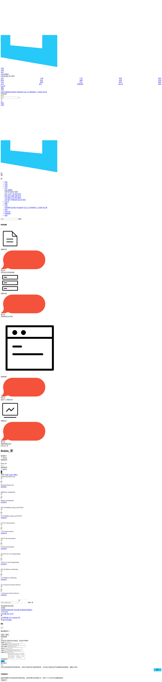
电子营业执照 (7, 620)
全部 (2, 74)
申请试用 (7, 213)
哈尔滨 (120, 84)
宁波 (2, 82)
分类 (6, 205)
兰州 (2, 84)
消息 (6, 209)
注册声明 (4, 610)
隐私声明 (10, 610)
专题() (7, 475)
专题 (2, 70)
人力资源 (39, 92)
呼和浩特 (80, 84)
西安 (41, 82)
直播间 (6, 74)
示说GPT (7, 211)
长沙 (81, 82)
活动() (11, 475)
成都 (81, 80)
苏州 (159, 80)
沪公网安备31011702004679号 (10, 617)
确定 (19, 219)
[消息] (1, 101)
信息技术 (13, 92)
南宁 (40, 84)
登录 (2, 103)
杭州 (2, 80)
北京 (2, 78)
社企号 (3, 86)
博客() (16, 475)
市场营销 (7, 92)
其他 (159, 84)
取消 (7, 634)
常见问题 (17, 610)
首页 (6, 182)
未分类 (44, 92)
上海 (41, 78)
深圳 (120, 78)
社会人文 (26, 92)
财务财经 (33, 92)
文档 (2, 68)
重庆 (159, 82)
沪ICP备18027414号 (7, 614)
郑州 (120, 82)
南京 (159, 78)
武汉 (41, 80)
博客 (2, 88)
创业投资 (20, 92)
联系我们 (29, 610)
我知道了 (4, 680)
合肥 (120, 80)
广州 (81, 78)
